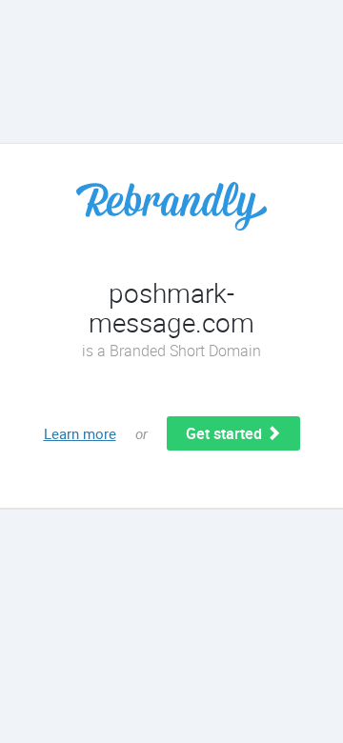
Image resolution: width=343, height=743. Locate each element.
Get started (226, 433)
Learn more (80, 433)
